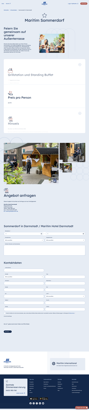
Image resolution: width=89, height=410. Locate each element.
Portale (60, 379)
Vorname (7, 280)
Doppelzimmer (49, 237)
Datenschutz (71, 313)
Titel (47, 274)
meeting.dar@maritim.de (12, 211)
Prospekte (31, 382)
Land (47, 293)
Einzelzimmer (8, 237)
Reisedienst (60, 384)
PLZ (47, 287)
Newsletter (32, 386)
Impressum (74, 388)
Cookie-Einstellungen (76, 392)
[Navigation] (3, 3)
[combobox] (24, 240)
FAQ (30, 390)
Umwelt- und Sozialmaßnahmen (50, 386)
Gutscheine (32, 384)
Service (32, 379)
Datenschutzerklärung (28, 408)
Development (60, 388)
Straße (6, 287)
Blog (58, 390)
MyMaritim (32, 388)
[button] (72, 406)
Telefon (7, 300)
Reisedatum (8, 230)
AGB (72, 384)
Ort (5, 293)
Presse (45, 388)
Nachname (48, 280)
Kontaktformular (75, 382)
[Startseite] (44, 3)
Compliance (46, 384)
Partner (31, 392)
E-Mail (47, 306)
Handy (6, 306)
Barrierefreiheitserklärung (77, 390)
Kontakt (74, 379)
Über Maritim (46, 382)
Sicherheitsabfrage (8, 316)
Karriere (59, 382)
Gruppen (59, 386)
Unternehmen (8, 267)
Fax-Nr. (47, 300)
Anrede (6, 274)
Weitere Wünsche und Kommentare (12, 243)
